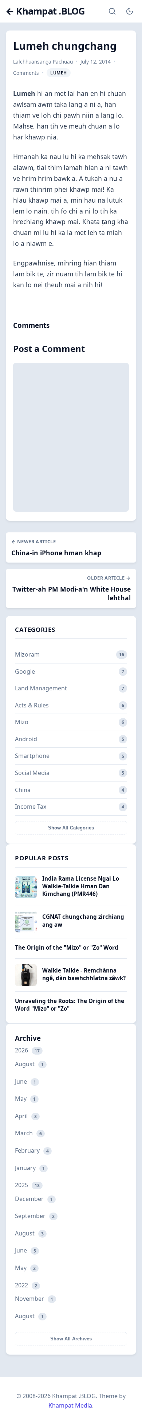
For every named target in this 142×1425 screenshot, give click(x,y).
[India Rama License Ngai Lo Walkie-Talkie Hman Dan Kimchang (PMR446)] (26, 896)
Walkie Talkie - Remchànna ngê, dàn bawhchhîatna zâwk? (84, 974)
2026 (27, 1050)
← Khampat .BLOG (45, 11)
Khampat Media (70, 1405)
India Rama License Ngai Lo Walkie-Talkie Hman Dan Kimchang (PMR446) (80, 886)
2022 (26, 1285)
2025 (27, 1185)
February (32, 1150)
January (30, 1168)
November (34, 1299)
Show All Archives (71, 1338)
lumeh (58, 73)
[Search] (112, 11)
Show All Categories (71, 828)
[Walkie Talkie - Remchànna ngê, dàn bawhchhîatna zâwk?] (26, 984)
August (29, 1064)
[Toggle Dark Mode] (130, 11)
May (25, 1099)
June (25, 1081)
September (35, 1216)
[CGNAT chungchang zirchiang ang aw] (26, 930)
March (28, 1133)
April (26, 1116)
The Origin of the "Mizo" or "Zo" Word (66, 947)
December (34, 1199)
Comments (26, 72)
